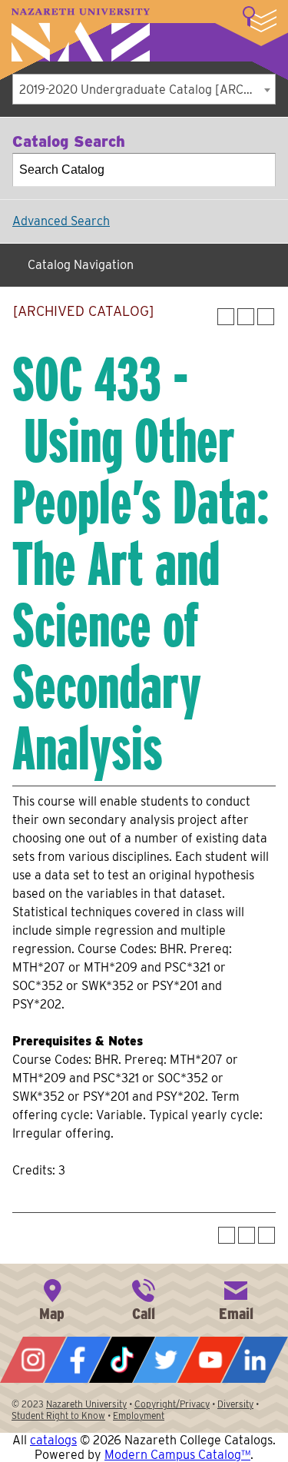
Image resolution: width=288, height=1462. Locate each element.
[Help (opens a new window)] (265, 316)
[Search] (259, 170)
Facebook (77, 1360)
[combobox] (144, 89)
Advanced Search (61, 221)
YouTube (210, 1360)
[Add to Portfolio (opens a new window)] (225, 316)
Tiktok (122, 1360)
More (259, 19)
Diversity (235, 1404)
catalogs (53, 1440)
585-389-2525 (144, 1298)
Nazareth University (81, 34)
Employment (138, 1415)
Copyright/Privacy (172, 1404)
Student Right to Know (58, 1415)
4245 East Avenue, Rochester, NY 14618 (52, 1298)
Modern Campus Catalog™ (177, 1454)
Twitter (166, 1360)
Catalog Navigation (81, 265)
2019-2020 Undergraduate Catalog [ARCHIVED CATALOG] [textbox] (147, 89)
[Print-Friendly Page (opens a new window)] (245, 316)
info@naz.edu (236, 1298)
